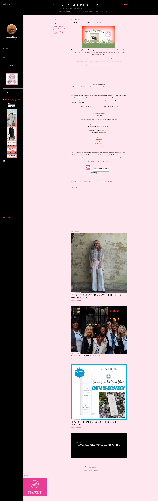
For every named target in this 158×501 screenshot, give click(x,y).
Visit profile (11, 40)
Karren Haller (11, 37)
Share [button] (54, 19)
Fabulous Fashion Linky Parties (82, 11)
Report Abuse (8, 217)
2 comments (78, 427)
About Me (67, 11)
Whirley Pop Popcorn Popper (90, 181)
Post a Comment (84, 447)
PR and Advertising (101, 11)
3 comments (78, 358)
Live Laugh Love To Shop (78, 5)
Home (61, 11)
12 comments (78, 300)
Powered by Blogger (92, 467)
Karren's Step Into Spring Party (87, 355)
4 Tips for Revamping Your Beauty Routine (98, 445)
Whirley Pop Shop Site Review (105, 181)
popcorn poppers (58, 26)
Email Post (77, 179)
